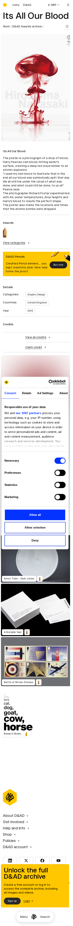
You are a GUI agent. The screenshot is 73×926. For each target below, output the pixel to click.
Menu (24, 916)
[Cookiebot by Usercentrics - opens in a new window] (49, 382)
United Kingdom (37, 302)
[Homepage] (34, 916)
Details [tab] (27, 393)
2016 (30, 310)
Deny (35, 540)
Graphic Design (36, 294)
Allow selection (35, 527)
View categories (14, 242)
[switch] (60, 473)
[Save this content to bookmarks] (67, 26)
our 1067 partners (28, 413)
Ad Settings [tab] (45, 393)
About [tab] (63, 393)
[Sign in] (68, 5)
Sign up (12, 901)
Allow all (35, 514)
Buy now (58, 264)
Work (6, 26)
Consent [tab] (10, 393)
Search (45, 916)
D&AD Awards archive (27, 26)
